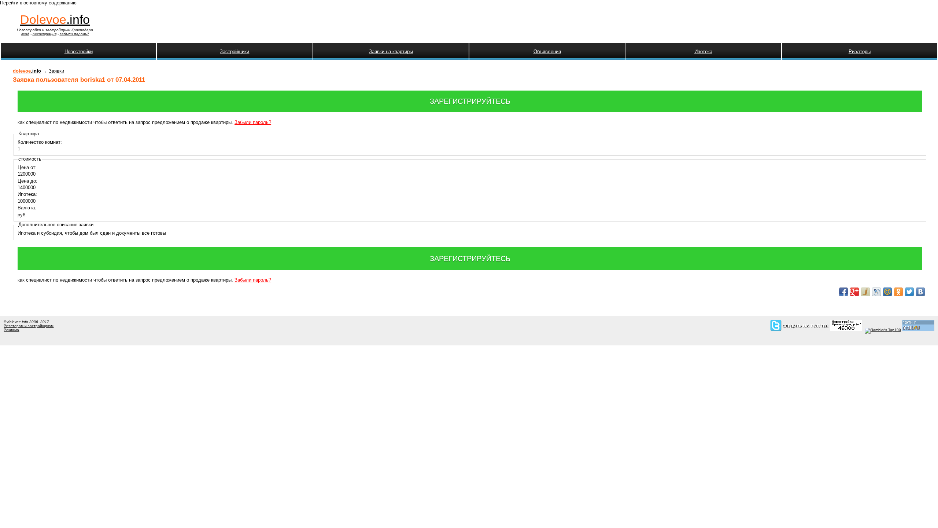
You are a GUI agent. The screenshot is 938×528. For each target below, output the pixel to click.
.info (55, 19)
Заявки (56, 71)
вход (25, 34)
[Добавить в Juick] (865, 291)
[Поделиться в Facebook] (843, 291)
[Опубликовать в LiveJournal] (876, 291)
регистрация (44, 34)
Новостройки (78, 51)
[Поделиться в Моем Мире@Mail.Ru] (887, 291)
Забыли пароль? (252, 122)
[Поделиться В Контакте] (920, 291)
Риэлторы (860, 51)
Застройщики (234, 51)
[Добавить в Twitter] (909, 291)
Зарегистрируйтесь (470, 101)
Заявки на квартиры (391, 51)
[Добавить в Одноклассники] (898, 291)
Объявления (547, 51)
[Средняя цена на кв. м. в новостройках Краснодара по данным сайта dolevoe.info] (846, 330)
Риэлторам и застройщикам (28, 326)
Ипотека (703, 51)
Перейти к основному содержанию (38, 3)
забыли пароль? (74, 34)
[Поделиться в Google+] (854, 291)
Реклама (11, 330)
